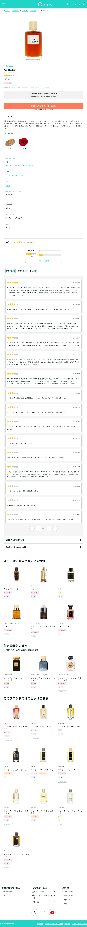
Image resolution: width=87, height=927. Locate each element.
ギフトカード (37, 902)
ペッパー (31, 166)
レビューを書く (43, 261)
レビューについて (69, 895)
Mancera (9, 66)
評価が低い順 (22, 271)
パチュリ (15, 176)
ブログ (65, 903)
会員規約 (67, 923)
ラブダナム (17, 166)
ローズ (8, 176)
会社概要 (40, 923)
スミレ (21, 176)
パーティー (9, 218)
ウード (8, 185)
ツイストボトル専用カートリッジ (43, 896)
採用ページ (66, 899)
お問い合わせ (7, 891)
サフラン (8, 166)
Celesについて (68, 891)
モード (8, 198)
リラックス (18, 218)
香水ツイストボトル (39, 891)
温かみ (8, 208)
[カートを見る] (84, 4)
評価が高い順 (10, 271)
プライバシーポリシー (79, 923)
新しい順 (33, 271)
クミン (24, 166)
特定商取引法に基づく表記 (54, 923)
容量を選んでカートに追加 (43, 105)
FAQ (3, 895)
